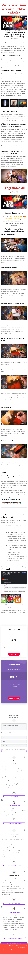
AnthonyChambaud (14, 806)
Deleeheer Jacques (14, 834)
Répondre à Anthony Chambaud (14, 823)
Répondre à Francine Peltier (14, 903)
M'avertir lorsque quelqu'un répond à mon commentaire (15, 749)
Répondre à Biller (14, 796)
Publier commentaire (14, 751)
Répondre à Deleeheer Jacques (14, 865)
